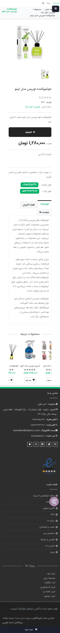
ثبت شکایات (49, 583)
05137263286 (29, 191)
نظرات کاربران (29, 205)
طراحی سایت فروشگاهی (43, 618)
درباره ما (50, 521)
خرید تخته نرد (49, 592)
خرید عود (51, 574)
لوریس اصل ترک (32, 107)
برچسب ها (44, 212)
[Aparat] (42, 444)
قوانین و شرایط (47, 540)
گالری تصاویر (48, 508)
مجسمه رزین (49, 578)
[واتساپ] (36, 444)
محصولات (50, 502)
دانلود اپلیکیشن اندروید (43, 496)
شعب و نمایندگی (46, 527)
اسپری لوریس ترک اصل (30, 366)
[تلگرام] (48, 444)
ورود (52, 552)
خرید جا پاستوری (47, 587)
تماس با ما (49, 546)
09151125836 (29, 185)
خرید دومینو (49, 596)
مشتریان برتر (48, 533)
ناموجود (28, 132)
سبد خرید (28, 380)
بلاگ (52, 514)
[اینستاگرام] (55, 444)
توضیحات (44, 204)
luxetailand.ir (37, 436)
